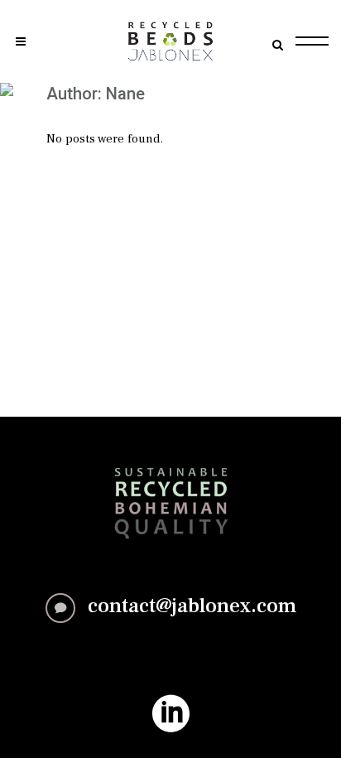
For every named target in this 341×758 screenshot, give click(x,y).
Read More (170, 655)
